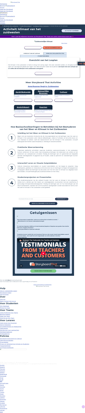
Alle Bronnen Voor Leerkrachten (11, 26)
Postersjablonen (5, 334)
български (3, 405)
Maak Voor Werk (5, 316)
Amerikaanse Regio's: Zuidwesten (41, 26)
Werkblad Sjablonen (6, 332)
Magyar (2, 401)
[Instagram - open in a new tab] (1, 356)
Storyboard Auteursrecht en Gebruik (11, 338)
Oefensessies (4, 328)
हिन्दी (1, 381)
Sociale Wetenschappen (25, 26)
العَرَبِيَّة (1, 380)
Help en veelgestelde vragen (8, 291)
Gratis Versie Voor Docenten (8, 323)
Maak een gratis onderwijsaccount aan (59, 36)
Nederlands (3, 374)
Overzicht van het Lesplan (32, 53)
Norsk (1, 390)
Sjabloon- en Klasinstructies (55, 53)
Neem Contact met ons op (8, 301)
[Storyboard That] (15, 2)
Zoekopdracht (61, 198)
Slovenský (3, 399)
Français (2, 369)
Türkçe (2, 392)
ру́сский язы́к (4, 383)
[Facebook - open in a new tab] (1, 354)
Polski (2, 394)
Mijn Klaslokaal (4, 306)
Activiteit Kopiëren (71, 30)
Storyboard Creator (5, 293)
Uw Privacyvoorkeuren (7, 347)
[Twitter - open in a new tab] (1, 358)
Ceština (2, 397)
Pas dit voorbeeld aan (52, 47)
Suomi (2, 388)
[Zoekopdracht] (10, 5)
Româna (2, 396)
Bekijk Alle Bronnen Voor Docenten (43, 203)
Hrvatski (2, 403)
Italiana (2, 372)
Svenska (2, 387)
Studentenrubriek (43, 56)
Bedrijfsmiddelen (5, 314)
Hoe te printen (4, 294)
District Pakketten (5, 325)
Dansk (2, 385)
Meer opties (64, 43)
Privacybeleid (4, 342)
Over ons (2, 299)
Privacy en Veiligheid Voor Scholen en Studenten (14, 344)
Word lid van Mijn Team (7, 318)
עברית (1, 378)
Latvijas (2, 410)
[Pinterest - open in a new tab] (1, 361)
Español (2, 367)
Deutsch (2, 371)
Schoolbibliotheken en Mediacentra (10, 326)
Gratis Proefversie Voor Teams (9, 313)
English (2, 365)
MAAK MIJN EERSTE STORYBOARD (43, 284)
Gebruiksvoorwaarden (6, 340)
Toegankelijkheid (5, 346)
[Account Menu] (3, 13)
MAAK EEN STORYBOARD (43, 271)
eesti (1, 412)
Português (3, 376)
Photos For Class (5, 308)
